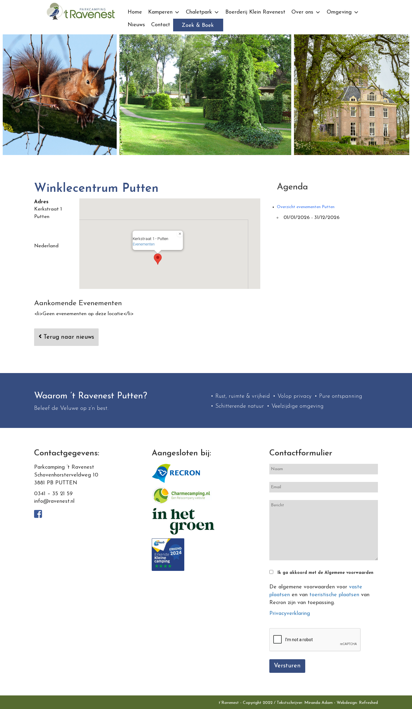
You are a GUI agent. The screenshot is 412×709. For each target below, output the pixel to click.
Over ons (302, 12)
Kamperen (160, 12)
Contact (160, 25)
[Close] (180, 234)
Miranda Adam (318, 703)
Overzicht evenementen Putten (305, 207)
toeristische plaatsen (334, 595)
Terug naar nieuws (68, 337)
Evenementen (144, 244)
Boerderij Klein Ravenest (255, 12)
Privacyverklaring (289, 613)
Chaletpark (199, 12)
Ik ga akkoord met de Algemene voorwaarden (325, 573)
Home (135, 12)
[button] (158, 259)
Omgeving (339, 12)
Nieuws (136, 25)
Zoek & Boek (198, 25)
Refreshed (368, 703)
